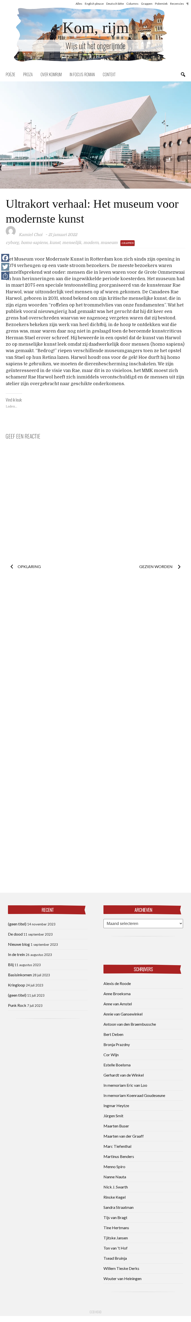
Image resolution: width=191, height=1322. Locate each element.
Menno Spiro (114, 1166)
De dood (15, 934)
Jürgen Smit (113, 1115)
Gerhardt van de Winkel (123, 1075)
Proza (28, 74)
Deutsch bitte (115, 3)
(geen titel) (17, 923)
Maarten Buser (116, 1125)
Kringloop (16, 985)
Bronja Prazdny (116, 1044)
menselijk (71, 242)
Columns (132, 3)
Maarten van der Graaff (123, 1136)
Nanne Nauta (114, 1176)
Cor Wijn (111, 1054)
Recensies (177, 3)
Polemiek (161, 3)
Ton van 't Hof (115, 1248)
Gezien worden (156, 566)
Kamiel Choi (30, 235)
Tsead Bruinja (115, 1258)
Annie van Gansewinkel (123, 1014)
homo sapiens (34, 242)
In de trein (16, 954)
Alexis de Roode (117, 983)
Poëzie (10, 74)
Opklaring (29, 566)
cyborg (12, 242)
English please (94, 3)
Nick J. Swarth (115, 1187)
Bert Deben (113, 1034)
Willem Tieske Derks (121, 1268)
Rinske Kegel (114, 1197)
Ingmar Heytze (116, 1105)
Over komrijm (51, 74)
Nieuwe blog (19, 944)
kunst (54, 242)
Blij (11, 964)
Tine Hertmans (116, 1227)
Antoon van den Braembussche (129, 1024)
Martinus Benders (118, 1156)
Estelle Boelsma (117, 1064)
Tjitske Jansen (115, 1237)
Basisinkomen (20, 974)
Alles (79, 3)
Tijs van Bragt (115, 1217)
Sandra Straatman (118, 1207)
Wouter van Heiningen (122, 1278)
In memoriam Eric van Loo (125, 1085)
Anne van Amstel (117, 1003)
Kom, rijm (95, 27)
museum (109, 242)
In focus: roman (82, 74)
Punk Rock (17, 1005)
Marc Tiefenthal (117, 1146)
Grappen (146, 3)
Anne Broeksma (117, 993)
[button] (95, 135)
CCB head (95, 1311)
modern (90, 242)
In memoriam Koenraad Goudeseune (134, 1095)
